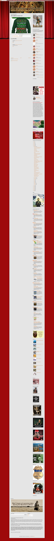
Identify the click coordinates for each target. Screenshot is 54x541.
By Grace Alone (35, 255)
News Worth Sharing (35, 273)
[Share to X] (20, 35)
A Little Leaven (35, 268)
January (35, 184)
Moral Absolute (35, 166)
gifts (18, 36)
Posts (29, 514)
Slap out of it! (35, 163)
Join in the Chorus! (36, 159)
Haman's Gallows (35, 227)
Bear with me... (35, 169)
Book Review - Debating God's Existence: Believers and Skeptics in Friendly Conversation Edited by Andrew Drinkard (39, 242)
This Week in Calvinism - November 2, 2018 (38, 283)
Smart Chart (38, 317)
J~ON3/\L (36, 42)
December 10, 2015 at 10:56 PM (18, 44)
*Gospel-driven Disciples (36, 251)
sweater (21, 36)
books (13, 36)
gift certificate (17, 36)
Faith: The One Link (35, 265)
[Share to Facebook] (21, 35)
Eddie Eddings (37, 71)
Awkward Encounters (38, 372)
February (35, 183)
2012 (34, 187)
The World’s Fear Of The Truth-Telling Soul (37, 247)
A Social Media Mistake (36, 170)
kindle (19, 36)
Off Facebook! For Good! (36, 175)
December (35, 146)
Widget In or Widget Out (38, 358)
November (35, 177)
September (35, 178)
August (35, 179)
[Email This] (19, 35)
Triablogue (35, 222)
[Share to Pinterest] (22, 35)
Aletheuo (35, 312)
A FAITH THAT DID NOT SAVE (39, 235)
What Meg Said (35, 260)
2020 (34, 141)
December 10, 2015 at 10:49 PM (18, 40)
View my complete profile (38, 98)
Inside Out (38, 291)
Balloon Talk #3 (38, 347)
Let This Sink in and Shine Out (37, 172)
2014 (34, 185)
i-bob (29, 536)
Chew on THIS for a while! (36, 151)
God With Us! (35, 158)
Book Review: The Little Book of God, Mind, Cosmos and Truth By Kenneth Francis (39, 297)
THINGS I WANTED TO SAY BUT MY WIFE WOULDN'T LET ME (39, 278)
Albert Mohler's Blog (36, 286)
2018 (34, 143)
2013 (34, 186)
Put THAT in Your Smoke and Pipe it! (37, 147)
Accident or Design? (35, 130)
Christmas (15, 36)
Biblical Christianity (36, 307)
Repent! (35, 152)
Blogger (33, 536)
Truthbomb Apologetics (36, 240)
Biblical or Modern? (36, 165)
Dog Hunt (35, 171)
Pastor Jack (37, 48)
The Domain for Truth (36, 218)
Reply (13, 42)
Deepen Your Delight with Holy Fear (37, 214)
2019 (34, 142)
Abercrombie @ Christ (38, 51)
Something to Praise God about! (37, 153)
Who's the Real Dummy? (36, 157)
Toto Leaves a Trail (36, 176)
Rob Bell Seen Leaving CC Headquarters (39, 351)
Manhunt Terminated (36, 164)
